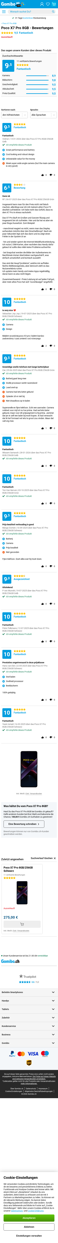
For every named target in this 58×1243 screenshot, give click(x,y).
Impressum (43, 1089)
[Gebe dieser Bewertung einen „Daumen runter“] (50, 175)
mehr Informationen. (29, 1084)
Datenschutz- (17, 1211)
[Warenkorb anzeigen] (54, 4)
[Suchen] (53, 11)
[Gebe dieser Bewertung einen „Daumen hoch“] (42, 175)
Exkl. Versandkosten (34, 794)
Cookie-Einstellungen (13, 1091)
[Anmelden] (42, 4)
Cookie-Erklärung (36, 1211)
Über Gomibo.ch (16, 1089)
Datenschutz (31, 1089)
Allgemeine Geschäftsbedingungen (39, 1091)
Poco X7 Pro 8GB (9, 23)
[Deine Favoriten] (48, 4)
